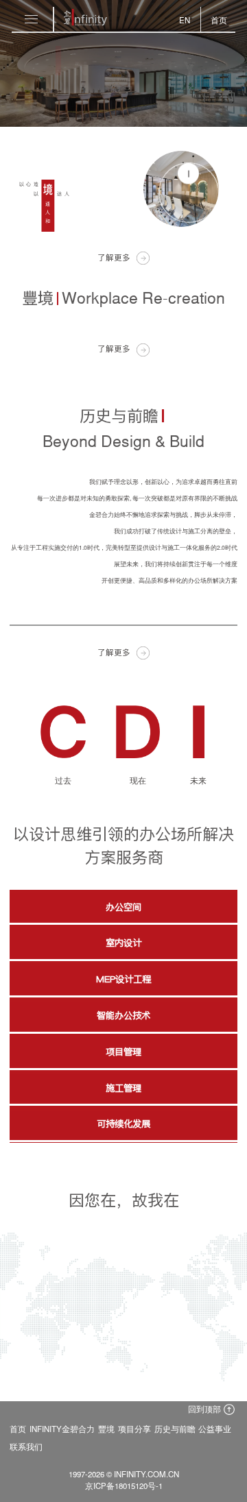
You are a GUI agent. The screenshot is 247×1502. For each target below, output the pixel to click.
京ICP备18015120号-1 (124, 1485)
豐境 (106, 1428)
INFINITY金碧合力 (62, 1428)
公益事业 (214, 1428)
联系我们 (26, 1446)
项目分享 (134, 1428)
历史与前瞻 (175, 1428)
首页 (18, 1428)
